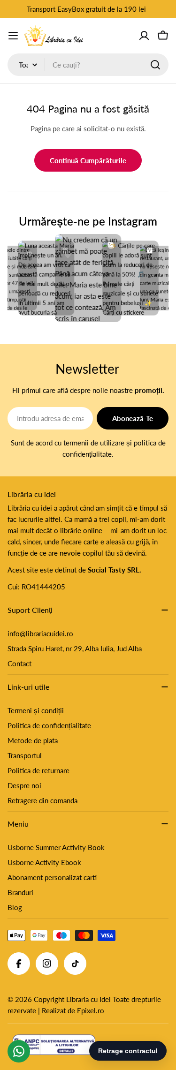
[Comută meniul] (13, 35)
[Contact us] (19, 1051)
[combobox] (88, 64)
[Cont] (144, 35)
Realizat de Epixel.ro (73, 1010)
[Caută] (155, 64)
